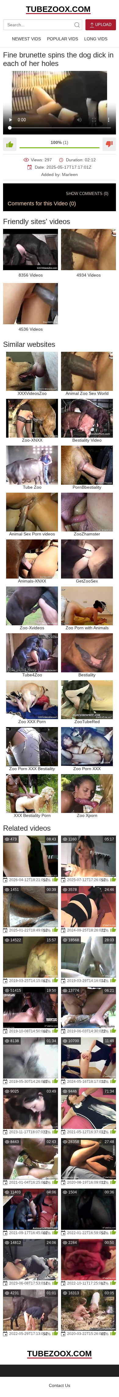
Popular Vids (62, 38)
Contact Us (59, 1385)
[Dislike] (109, 144)
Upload (102, 24)
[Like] (9, 144)
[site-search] (77, 24)
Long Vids (95, 38)
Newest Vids (26, 38)
